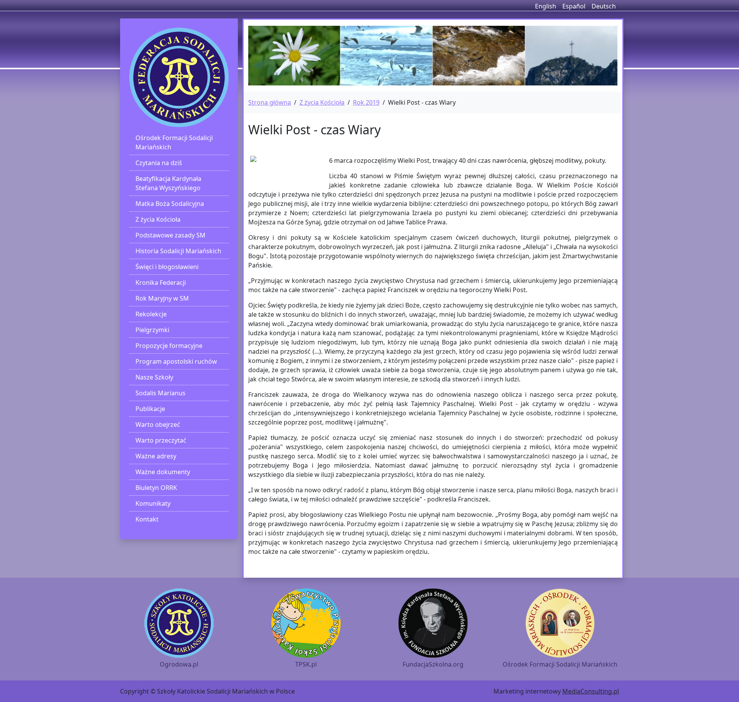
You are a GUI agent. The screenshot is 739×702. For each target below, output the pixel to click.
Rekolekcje (151, 314)
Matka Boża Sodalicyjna (169, 203)
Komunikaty (153, 503)
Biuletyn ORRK (156, 487)
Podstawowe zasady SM (170, 235)
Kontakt (147, 519)
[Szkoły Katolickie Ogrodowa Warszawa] (179, 77)
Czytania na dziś (158, 163)
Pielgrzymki (152, 330)
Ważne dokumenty (162, 472)
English (545, 6)
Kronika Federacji (160, 282)
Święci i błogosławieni (167, 266)
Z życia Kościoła (158, 219)
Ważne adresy (155, 456)
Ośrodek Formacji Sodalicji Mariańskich (174, 142)
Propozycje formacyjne (168, 345)
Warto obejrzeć (157, 424)
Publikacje (150, 408)
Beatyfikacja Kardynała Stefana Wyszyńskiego (168, 183)
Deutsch (604, 6)
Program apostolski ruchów (176, 361)
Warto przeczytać (160, 440)
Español (573, 6)
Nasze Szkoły (154, 377)
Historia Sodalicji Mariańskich (178, 251)
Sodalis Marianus (160, 393)
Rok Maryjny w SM (162, 298)
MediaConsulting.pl (590, 691)
